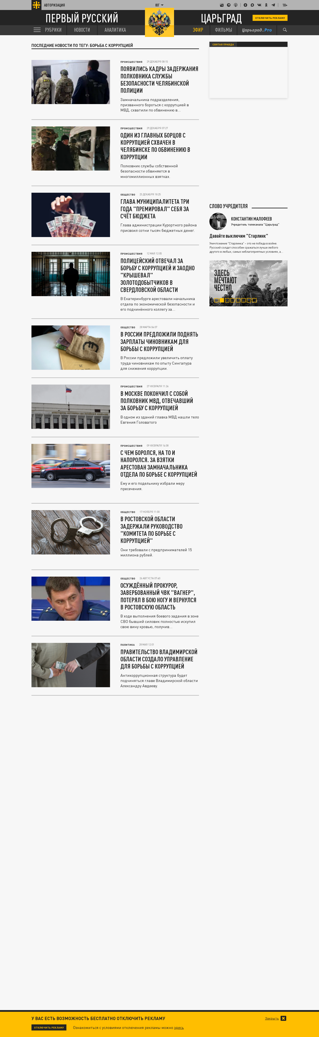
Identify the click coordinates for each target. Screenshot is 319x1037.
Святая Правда (223, 44)
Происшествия (131, 61)
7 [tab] (250, 301)
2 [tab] (223, 301)
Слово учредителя (228, 206)
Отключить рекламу (270, 17)
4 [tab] (234, 301)
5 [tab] (239, 301)
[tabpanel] (248, 283)
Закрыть (272, 1018)
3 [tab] (228, 301)
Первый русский (81, 18)
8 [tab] (255, 301)
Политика (127, 644)
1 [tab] (217, 301)
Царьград (221, 18)
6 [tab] (244, 301)
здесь (179, 1027)
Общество (127, 194)
